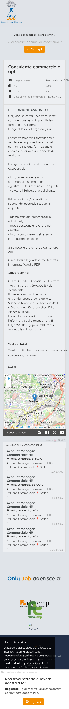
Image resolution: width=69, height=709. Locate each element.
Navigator (60, 426)
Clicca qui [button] (36, 49)
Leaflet (21, 426)
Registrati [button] (35, 702)
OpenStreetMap (35, 426)
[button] (34, 397)
